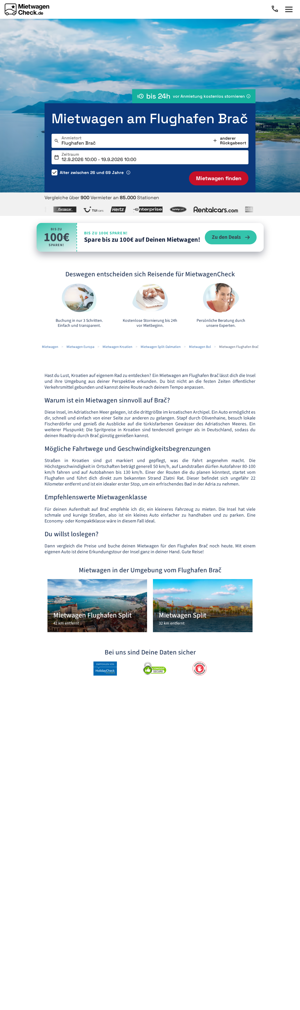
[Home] (27, 9)
